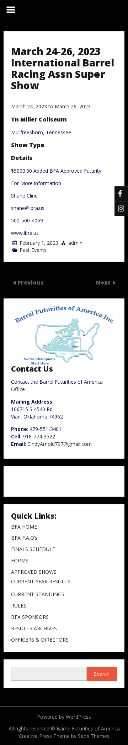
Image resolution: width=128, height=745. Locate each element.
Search (102, 673)
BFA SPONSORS (30, 617)
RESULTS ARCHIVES (34, 629)
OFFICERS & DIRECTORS (40, 640)
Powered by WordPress (64, 716)
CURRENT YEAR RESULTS (40, 582)
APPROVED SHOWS (34, 572)
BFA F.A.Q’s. (24, 538)
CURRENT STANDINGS (37, 595)
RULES (18, 606)
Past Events (33, 250)
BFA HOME (24, 527)
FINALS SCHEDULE (33, 549)
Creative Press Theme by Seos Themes (64, 736)
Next (104, 282)
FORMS (19, 561)
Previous (30, 282)
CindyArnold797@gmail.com (59, 444)
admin (75, 242)
